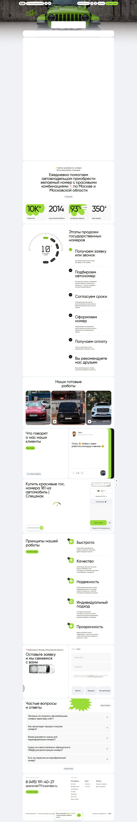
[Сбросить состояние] (109, 522)
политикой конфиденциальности (95, 676)
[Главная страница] (22, 3)
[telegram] (46, 3)
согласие (91, 675)
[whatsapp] (49, 3)
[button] (95, 3)
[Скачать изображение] (116, 484)
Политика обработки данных (47, 813)
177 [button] (107, 484)
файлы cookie (70, 813)
